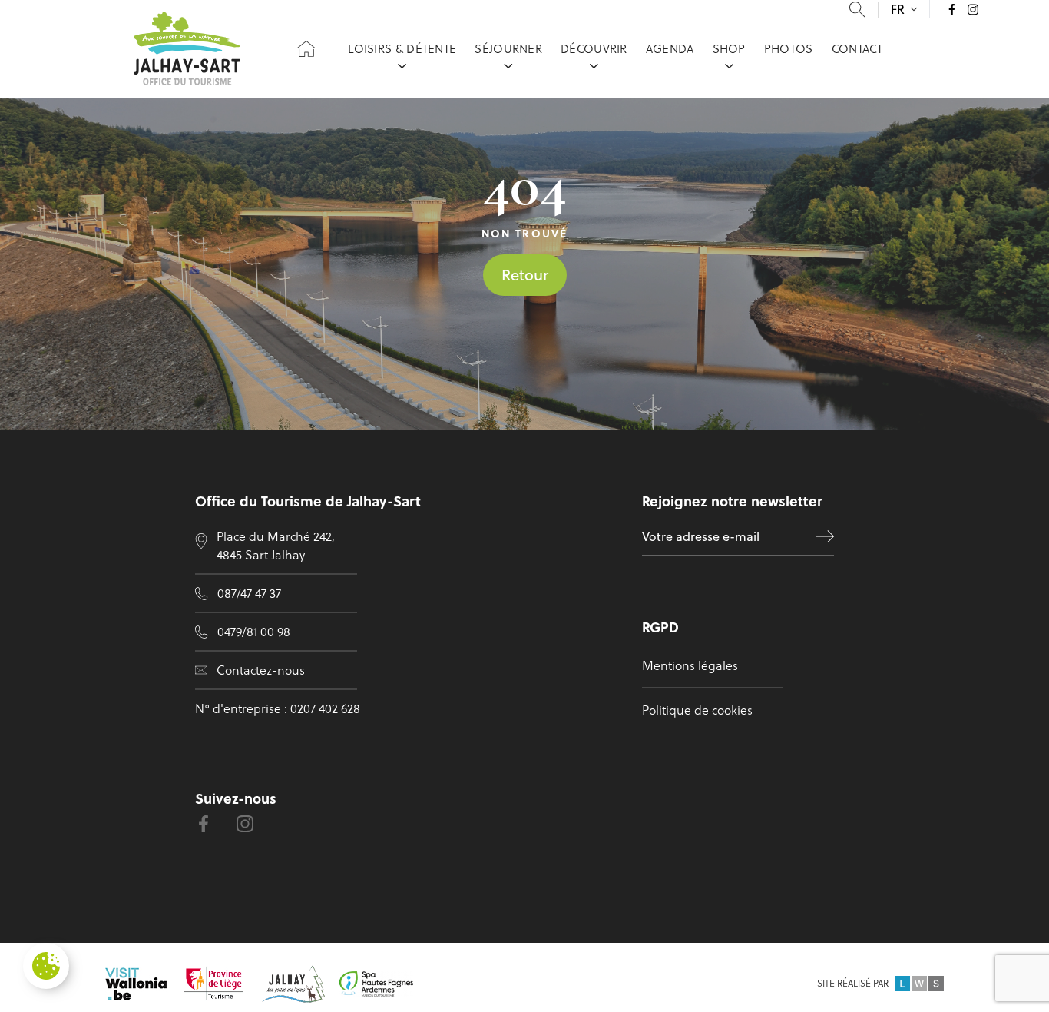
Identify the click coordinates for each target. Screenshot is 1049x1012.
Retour (524, 275)
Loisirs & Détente (402, 49)
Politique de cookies (697, 710)
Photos (788, 49)
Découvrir (594, 49)
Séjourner (508, 49)
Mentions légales (690, 665)
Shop (729, 49)
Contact (857, 49)
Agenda (670, 49)
